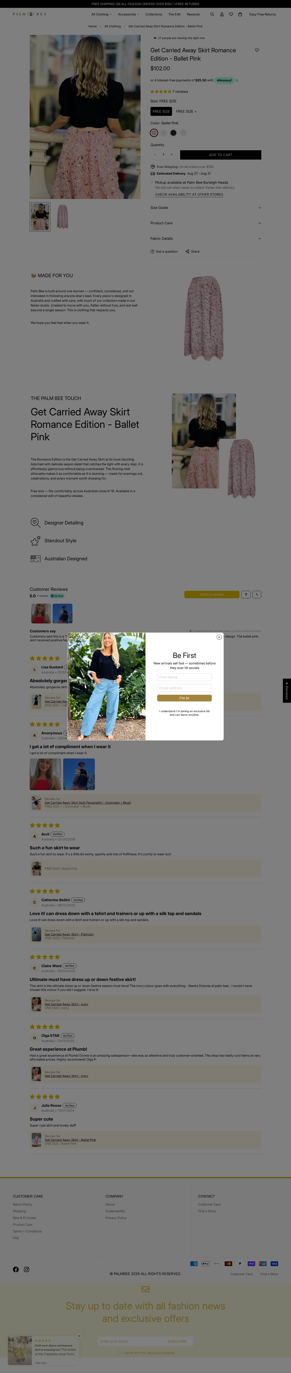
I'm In (184, 698)
